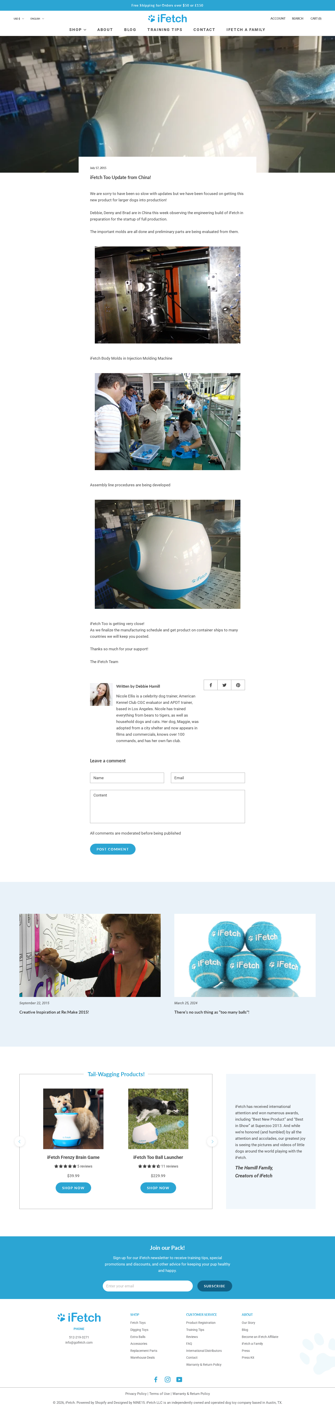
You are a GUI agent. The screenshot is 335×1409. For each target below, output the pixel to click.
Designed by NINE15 (129, 1403)
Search (297, 18)
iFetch (70, 1403)
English (35, 18)
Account (278, 18)
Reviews (192, 1337)
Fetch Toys (138, 1322)
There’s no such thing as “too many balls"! (211, 1011)
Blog (245, 1330)
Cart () (316, 18)
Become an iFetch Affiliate (260, 1337)
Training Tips (195, 1330)
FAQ (189, 1343)
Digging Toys (139, 1330)
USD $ (17, 18)
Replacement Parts (143, 1351)
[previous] (19, 1141)
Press (246, 1351)
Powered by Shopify (91, 1403)
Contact (192, 1357)
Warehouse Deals (142, 1357)
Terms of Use (159, 1394)
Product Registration (201, 1322)
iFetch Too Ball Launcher (158, 1157)
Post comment (113, 849)
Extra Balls (137, 1337)
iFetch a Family (252, 1343)
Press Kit (248, 1357)
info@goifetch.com (79, 1342)
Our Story (248, 1322)
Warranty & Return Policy (204, 1364)
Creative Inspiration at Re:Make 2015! (54, 1011)
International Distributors (204, 1351)
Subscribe (215, 1286)
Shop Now (73, 1188)
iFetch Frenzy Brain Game (73, 1157)
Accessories (138, 1343)
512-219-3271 (79, 1337)
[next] (212, 1141)
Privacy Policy (136, 1394)
